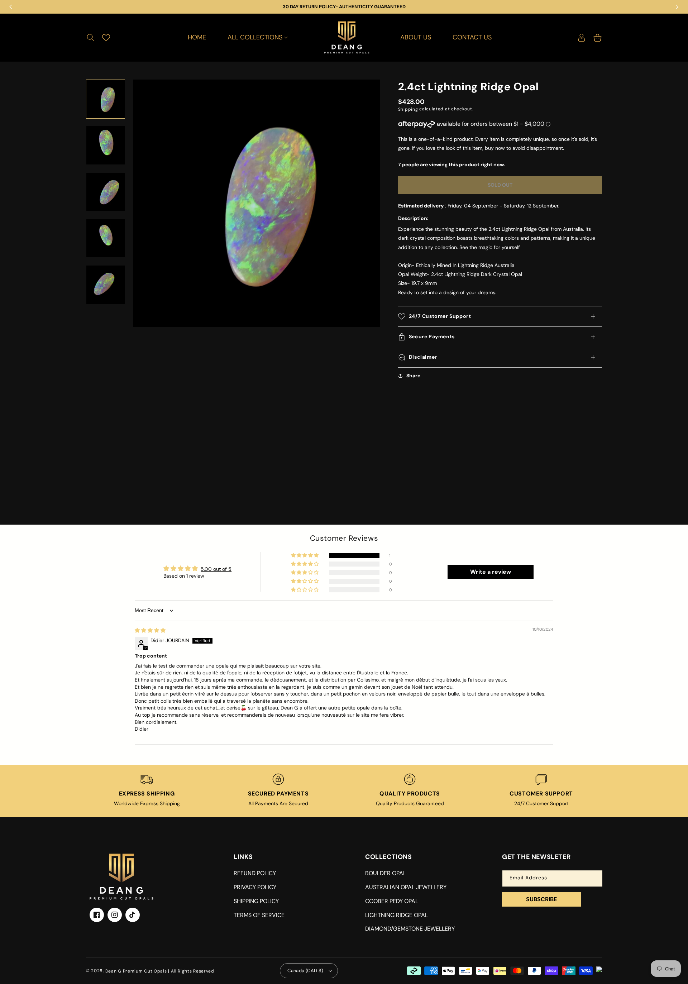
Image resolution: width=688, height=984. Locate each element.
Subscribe (541, 899)
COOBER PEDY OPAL (391, 901)
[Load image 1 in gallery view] (105, 99)
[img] (150, 630)
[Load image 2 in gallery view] (105, 145)
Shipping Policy (256, 901)
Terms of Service (259, 915)
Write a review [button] (490, 571)
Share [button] (413, 375)
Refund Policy (255, 873)
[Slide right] (106, 304)
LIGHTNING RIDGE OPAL (396, 915)
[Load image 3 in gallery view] (105, 191)
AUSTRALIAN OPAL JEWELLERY (405, 887)
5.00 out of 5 (216, 569)
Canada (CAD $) (305, 971)
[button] (90, 38)
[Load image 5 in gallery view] (105, 284)
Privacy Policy (255, 887)
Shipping (408, 109)
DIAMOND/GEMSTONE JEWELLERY (410, 928)
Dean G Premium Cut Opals (136, 971)
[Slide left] (106, 79)
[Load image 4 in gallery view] (105, 238)
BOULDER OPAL (385, 873)
